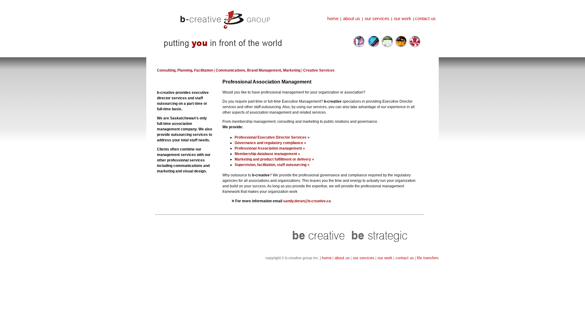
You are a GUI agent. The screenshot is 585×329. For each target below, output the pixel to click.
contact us (425, 18)
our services (377, 18)
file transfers (428, 258)
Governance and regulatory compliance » (270, 143)
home (333, 18)
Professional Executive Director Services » (272, 137)
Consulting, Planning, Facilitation (185, 70)
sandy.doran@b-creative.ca (307, 201)
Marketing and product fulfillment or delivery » (274, 159)
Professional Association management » (270, 148)
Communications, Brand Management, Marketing (257, 70)
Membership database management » (267, 154)
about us (351, 18)
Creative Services (319, 70)
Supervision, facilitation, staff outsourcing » (272, 165)
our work (402, 18)
